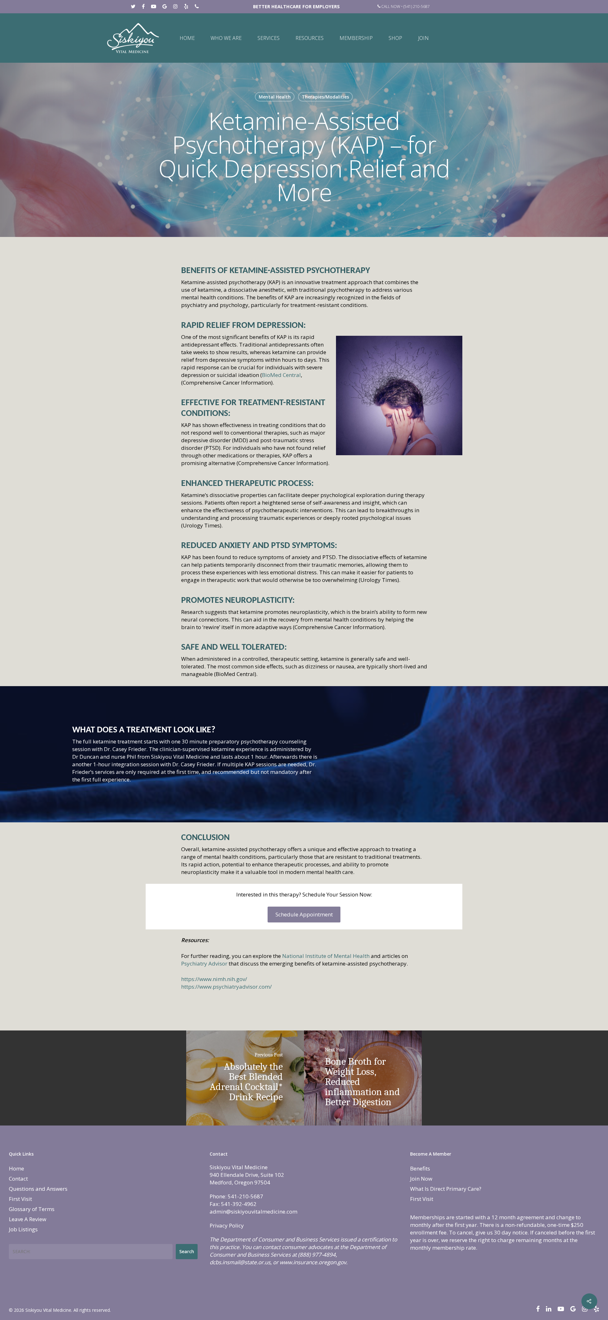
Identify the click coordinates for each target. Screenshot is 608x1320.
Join (423, 38)
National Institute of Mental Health (326, 956)
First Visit (20, 1198)
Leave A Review (27, 1219)
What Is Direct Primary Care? (445, 1188)
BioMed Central (281, 375)
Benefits (420, 1168)
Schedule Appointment (304, 914)
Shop (395, 38)
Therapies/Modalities (325, 97)
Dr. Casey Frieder (125, 749)
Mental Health (275, 97)
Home (187, 38)
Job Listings (23, 1229)
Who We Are (226, 38)
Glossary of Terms (31, 1209)
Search (186, 1251)
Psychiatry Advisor (204, 963)
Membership (356, 38)
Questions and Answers (38, 1188)
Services (268, 38)
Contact (18, 1178)
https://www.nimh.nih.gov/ (214, 979)
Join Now (421, 1178)
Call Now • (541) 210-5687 (405, 6)
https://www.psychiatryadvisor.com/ (226, 986)
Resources (309, 38)
